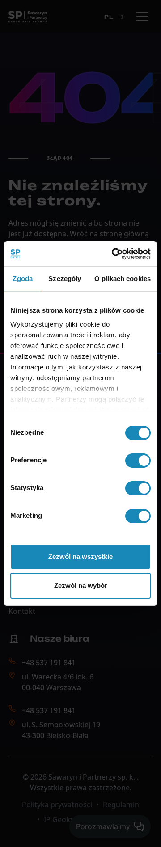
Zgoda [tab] (23, 278)
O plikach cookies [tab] (122, 278)
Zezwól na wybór (80, 585)
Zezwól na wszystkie (80, 556)
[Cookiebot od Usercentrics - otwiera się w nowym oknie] (113, 254)
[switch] (138, 460)
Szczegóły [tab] (64, 278)
